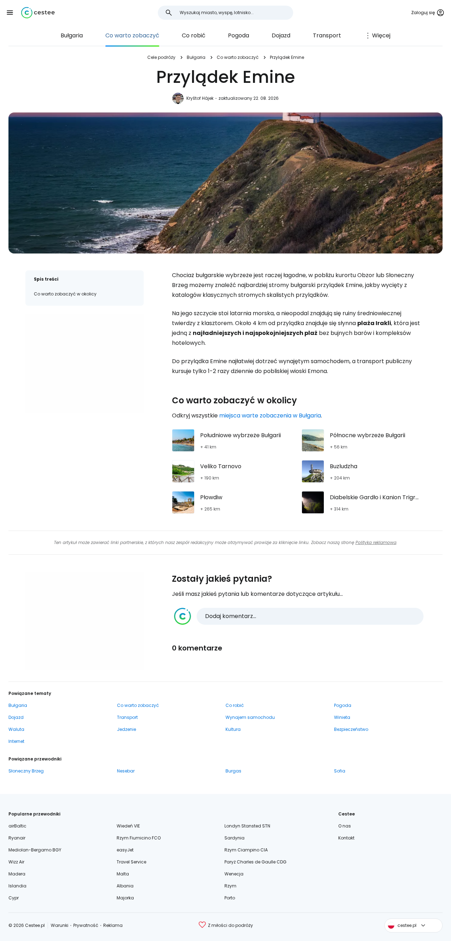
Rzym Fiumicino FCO (139, 838)
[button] (10, 12)
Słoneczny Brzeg (26, 771)
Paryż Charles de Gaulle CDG (255, 862)
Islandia (17, 886)
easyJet (125, 850)
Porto (229, 898)
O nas (344, 826)
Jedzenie (126, 729)
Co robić (193, 35)
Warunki (59, 925)
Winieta (342, 717)
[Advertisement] (84, 363)
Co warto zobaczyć (132, 35)
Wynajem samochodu (250, 717)
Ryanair (16, 838)
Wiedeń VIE (128, 826)
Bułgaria (72, 35)
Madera (16, 874)
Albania (125, 886)
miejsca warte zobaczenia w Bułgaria (270, 415)
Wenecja (233, 874)
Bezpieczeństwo (351, 729)
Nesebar (126, 771)
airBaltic (17, 826)
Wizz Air (16, 862)
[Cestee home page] (38, 12)
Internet (16, 741)
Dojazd (281, 35)
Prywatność (85, 925)
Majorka (125, 898)
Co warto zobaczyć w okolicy (65, 294)
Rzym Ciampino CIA (246, 850)
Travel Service (131, 862)
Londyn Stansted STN (247, 826)
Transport (327, 35)
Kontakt (346, 838)
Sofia (339, 771)
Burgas (233, 771)
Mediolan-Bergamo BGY (34, 850)
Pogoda (238, 35)
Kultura (233, 729)
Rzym (230, 886)
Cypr (13, 898)
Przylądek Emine (287, 57)
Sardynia (234, 838)
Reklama (113, 925)
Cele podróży (161, 57)
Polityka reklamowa (376, 542)
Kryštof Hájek (200, 98)
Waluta (16, 729)
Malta (123, 874)
